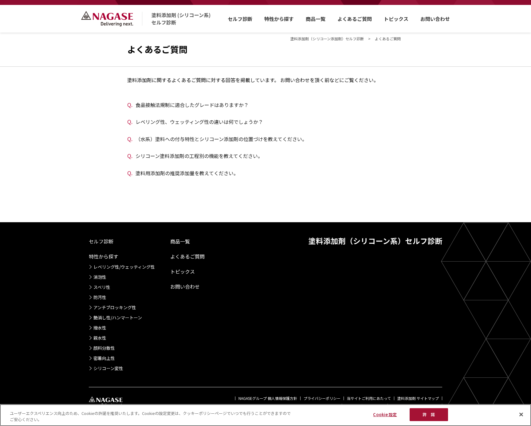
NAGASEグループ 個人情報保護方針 (267, 398)
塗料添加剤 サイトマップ (418, 398)
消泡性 (99, 277)
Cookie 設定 (385, 414)
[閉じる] (521, 414)
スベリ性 (101, 287)
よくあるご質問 (354, 18)
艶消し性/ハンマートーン (117, 317)
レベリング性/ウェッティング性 (124, 267)
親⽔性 (99, 338)
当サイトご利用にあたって (369, 398)
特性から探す (279, 18)
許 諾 (429, 414)
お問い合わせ (435, 18)
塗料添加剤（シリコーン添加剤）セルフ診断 (327, 38)
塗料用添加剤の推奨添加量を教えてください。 (182, 173)
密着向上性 (104, 358)
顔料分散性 (104, 348)
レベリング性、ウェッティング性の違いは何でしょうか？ (195, 121)
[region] (265, 415)
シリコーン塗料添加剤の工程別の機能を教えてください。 (195, 156)
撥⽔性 (99, 328)
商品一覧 (315, 18)
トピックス (396, 18)
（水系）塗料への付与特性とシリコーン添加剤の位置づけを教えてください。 (217, 139)
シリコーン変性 (108, 368)
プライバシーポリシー (322, 398)
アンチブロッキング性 (114, 307)
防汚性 (99, 297)
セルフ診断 (240, 18)
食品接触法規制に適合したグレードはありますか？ (188, 104)
